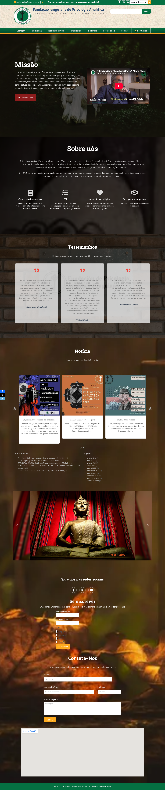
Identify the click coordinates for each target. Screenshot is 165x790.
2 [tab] (83, 447)
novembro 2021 (93, 470)
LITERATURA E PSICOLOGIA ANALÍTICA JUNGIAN (37, 470)
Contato (125, 30)
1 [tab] (81, 447)
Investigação (75, 30)
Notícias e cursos (56, 30)
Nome (47, 675)
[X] (2, 395)
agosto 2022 (92, 463)
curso (34, 400)
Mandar (50, 720)
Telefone (101, 687)
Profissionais (109, 30)
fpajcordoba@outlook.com (27, 2)
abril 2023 (90, 460)
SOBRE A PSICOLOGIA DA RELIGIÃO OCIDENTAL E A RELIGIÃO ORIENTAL (47, 465)
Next (150, 410)
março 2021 (91, 473)
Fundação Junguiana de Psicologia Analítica (68, 9)
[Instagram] (123, 2)
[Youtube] (127, 2)
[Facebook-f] (74, 590)
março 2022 (91, 468)
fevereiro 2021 (92, 476)
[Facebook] (119, 2)
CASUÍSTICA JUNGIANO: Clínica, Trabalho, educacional (39, 463)
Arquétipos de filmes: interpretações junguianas (36, 458)
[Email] (2, 398)
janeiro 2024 (92, 458)
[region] (82, 530)
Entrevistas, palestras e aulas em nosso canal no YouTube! (73, 2)
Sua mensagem (51, 699)
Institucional (36, 30)
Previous (14, 410)
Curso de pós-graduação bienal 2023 (32, 460)
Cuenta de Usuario (138, 2)
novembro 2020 (93, 478)
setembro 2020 (93, 481)
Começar (21, 30)
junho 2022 (91, 465)
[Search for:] (130, 11)
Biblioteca (92, 30)
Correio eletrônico (52, 687)
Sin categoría (42, 400)
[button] (17, 526)
